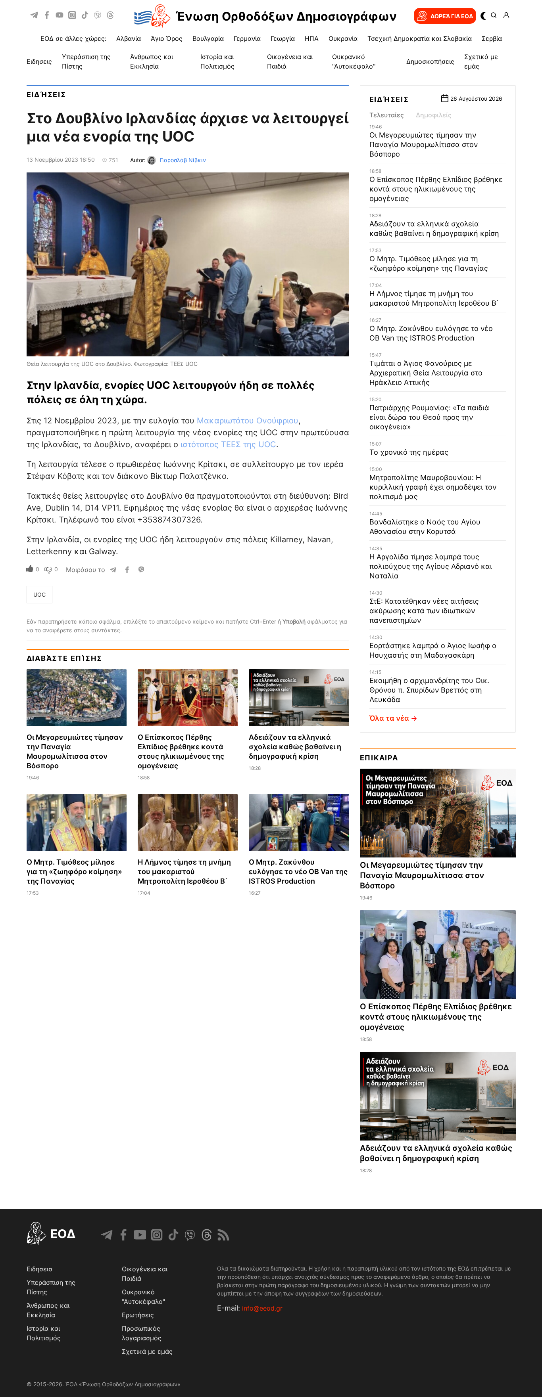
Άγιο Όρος (167, 38)
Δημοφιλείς (434, 115)
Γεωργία (283, 38)
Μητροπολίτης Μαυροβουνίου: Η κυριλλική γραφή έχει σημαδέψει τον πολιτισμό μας (432, 487)
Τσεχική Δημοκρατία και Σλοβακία (419, 38)
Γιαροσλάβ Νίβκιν (183, 160)
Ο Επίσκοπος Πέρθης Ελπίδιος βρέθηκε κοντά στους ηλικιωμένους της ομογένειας (436, 189)
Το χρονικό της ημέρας (408, 452)
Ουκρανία (343, 38)
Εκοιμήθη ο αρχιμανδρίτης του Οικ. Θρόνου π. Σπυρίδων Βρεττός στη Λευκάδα (429, 690)
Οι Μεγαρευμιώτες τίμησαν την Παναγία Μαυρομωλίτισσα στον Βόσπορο (423, 144)
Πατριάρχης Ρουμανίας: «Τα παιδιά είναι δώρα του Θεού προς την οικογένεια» (429, 417)
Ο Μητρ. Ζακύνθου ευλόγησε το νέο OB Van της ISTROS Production (298, 871)
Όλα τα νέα (389, 718)
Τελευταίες (386, 115)
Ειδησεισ (39, 1269)
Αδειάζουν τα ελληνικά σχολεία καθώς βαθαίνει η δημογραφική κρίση (295, 746)
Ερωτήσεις (138, 1315)
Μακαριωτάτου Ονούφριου (247, 420)
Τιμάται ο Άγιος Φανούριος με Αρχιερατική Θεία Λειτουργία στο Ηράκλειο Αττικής (425, 373)
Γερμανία (247, 38)
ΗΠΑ (312, 38)
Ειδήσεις (46, 94)
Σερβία (492, 38)
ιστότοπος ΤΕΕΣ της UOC (228, 444)
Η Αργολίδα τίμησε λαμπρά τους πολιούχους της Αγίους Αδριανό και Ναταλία (430, 566)
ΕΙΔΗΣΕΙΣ (39, 61)
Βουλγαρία (208, 38)
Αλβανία (128, 38)
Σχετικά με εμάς (147, 1351)
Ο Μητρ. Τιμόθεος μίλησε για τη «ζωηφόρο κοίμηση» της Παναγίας (74, 871)
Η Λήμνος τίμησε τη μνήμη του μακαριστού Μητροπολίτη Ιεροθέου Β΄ (184, 871)
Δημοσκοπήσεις (430, 61)
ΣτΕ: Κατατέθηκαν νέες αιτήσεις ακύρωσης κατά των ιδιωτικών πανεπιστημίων (424, 610)
